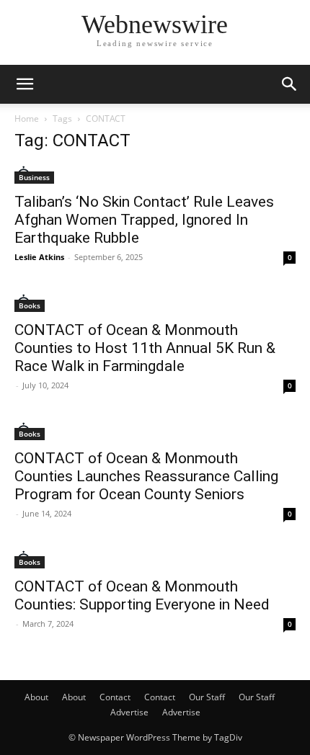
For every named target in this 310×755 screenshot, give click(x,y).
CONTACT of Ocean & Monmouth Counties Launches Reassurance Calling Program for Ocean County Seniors (146, 476)
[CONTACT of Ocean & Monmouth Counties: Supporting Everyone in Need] (155, 559)
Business (34, 177)
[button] (24, 84)
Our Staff (207, 697)
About (36, 697)
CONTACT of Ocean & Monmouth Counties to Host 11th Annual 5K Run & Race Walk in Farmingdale (144, 348)
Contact (114, 697)
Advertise (129, 712)
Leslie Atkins (39, 256)
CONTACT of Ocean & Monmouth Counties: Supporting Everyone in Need (142, 595)
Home (26, 118)
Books (29, 305)
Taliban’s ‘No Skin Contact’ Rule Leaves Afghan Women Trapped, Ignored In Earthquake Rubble (144, 219)
